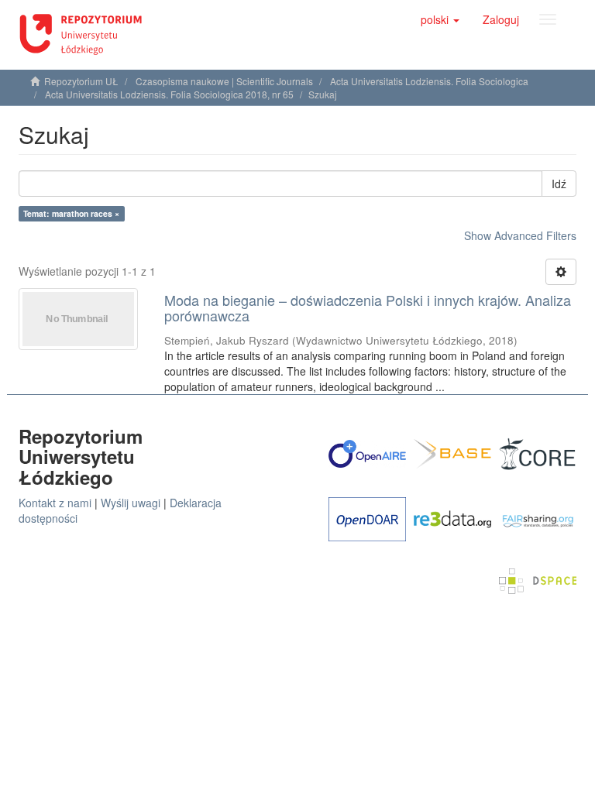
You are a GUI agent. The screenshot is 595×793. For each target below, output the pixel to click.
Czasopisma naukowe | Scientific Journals (224, 81)
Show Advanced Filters (520, 235)
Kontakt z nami (55, 502)
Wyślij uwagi (130, 502)
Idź (559, 183)
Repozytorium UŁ (81, 81)
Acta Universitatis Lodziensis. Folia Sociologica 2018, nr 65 (169, 94)
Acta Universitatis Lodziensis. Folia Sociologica (429, 81)
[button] (440, 19)
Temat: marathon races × (71, 213)
